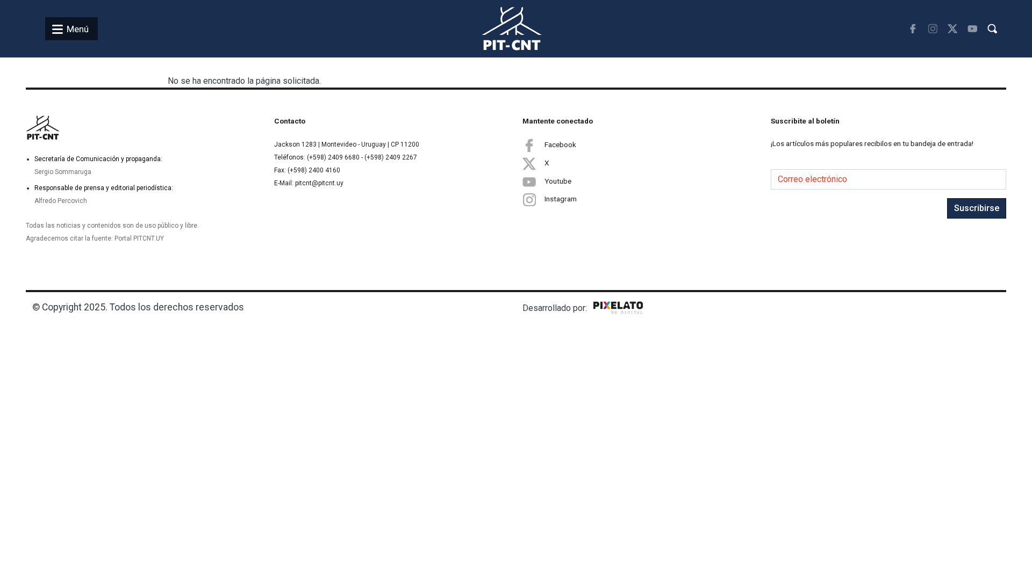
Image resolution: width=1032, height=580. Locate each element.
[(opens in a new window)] (912, 29)
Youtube (557, 181)
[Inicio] (499, 28)
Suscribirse (976, 208)
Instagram (560, 198)
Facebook (560, 144)
